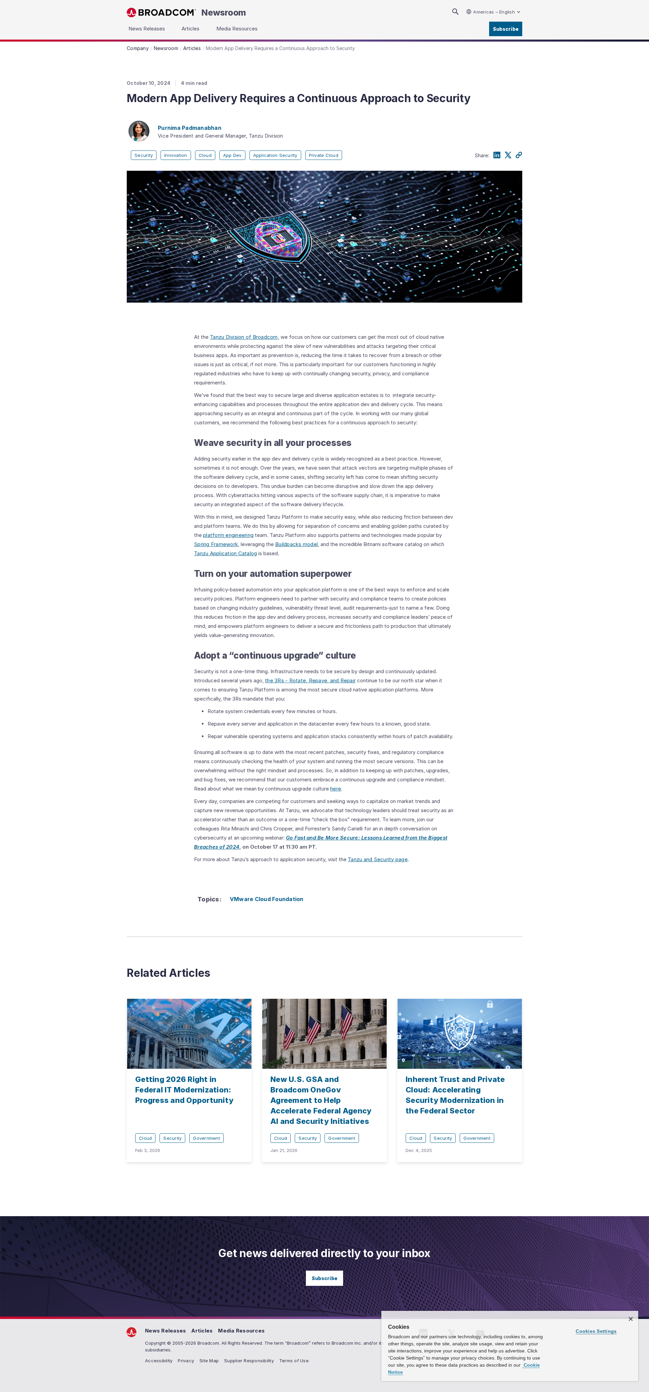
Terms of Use (294, 1360)
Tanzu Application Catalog (225, 553)
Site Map (209, 1360)
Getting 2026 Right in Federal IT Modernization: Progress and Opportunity (184, 1090)
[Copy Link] (518, 155)
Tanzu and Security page (378, 859)
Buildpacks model (296, 544)
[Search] (455, 11)
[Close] (631, 1319)
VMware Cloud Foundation (267, 899)
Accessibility (158, 1360)
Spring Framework (216, 544)
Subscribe (506, 29)
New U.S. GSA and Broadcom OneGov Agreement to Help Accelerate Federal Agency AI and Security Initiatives (320, 1100)
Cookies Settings (596, 1331)
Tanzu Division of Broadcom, (244, 337)
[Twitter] (508, 155)
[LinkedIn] (497, 155)
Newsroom (223, 12)
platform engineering (228, 535)
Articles (202, 1330)
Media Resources (241, 1330)
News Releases (165, 1330)
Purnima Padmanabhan (189, 127)
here (335, 788)
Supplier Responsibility (249, 1360)
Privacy (186, 1360)
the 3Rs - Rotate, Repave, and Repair (310, 680)
